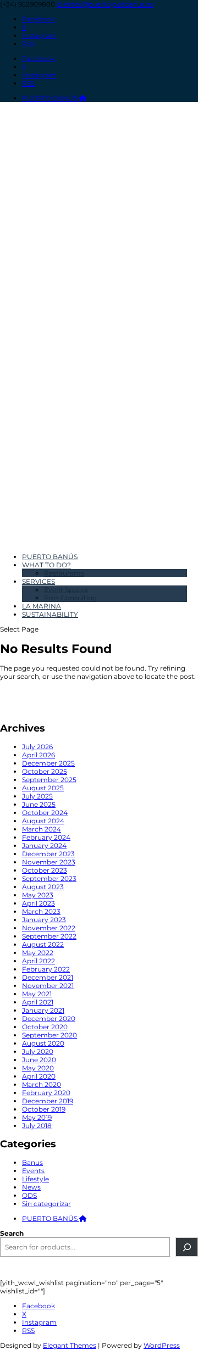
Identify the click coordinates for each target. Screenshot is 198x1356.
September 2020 (49, 1035)
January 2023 (44, 920)
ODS (29, 1195)
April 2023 (38, 903)
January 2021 (43, 1010)
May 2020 (38, 1068)
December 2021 (47, 977)
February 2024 (46, 837)
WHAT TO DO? (46, 565)
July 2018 (37, 1125)
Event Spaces (66, 589)
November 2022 (48, 928)
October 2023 (44, 870)
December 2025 (48, 763)
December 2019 (47, 1101)
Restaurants (64, 573)
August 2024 (43, 821)
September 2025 (49, 779)
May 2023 (37, 895)
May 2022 (37, 952)
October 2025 (44, 771)
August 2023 (43, 887)
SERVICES (38, 581)
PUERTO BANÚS (50, 98)
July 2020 (37, 1051)
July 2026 (37, 747)
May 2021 (37, 994)
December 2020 (48, 1018)
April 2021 (37, 1002)
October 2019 (43, 1109)
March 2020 (41, 1084)
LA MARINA (41, 606)
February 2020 (46, 1093)
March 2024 (41, 829)
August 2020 (43, 1043)
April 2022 (38, 961)
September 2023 (49, 878)
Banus (32, 1162)
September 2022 (49, 936)
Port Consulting (70, 598)
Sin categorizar (46, 1203)
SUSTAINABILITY (50, 614)
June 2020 (39, 1060)
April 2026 (38, 755)
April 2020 (39, 1076)
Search (12, 1233)
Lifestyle (35, 1179)
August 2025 (43, 788)
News (31, 1187)
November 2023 (48, 862)
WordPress (162, 1345)
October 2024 (45, 812)
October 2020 (45, 1027)
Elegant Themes (69, 1345)
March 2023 (41, 911)
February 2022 (46, 969)
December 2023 (48, 854)
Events (33, 1171)
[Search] (186, 1247)
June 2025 (39, 804)
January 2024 (44, 845)
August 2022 (43, 944)
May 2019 (37, 1117)
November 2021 (48, 985)
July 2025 (37, 796)
